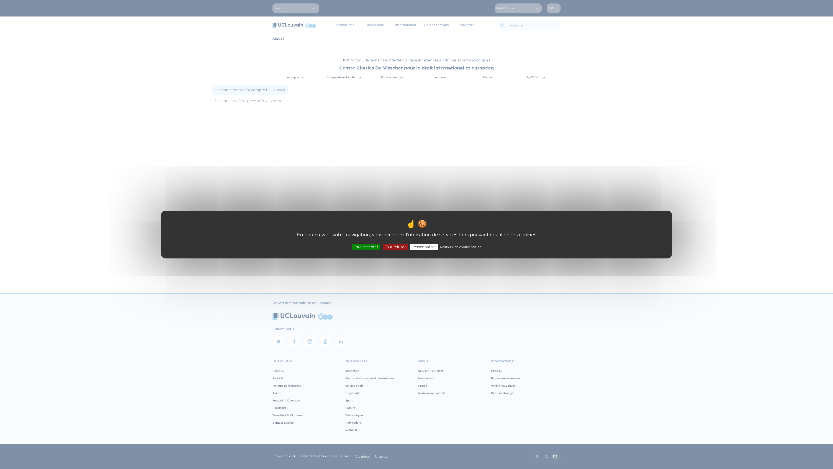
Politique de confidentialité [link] (460, 247)
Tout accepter (366, 247)
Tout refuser (395, 247)
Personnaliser (424, 247)
